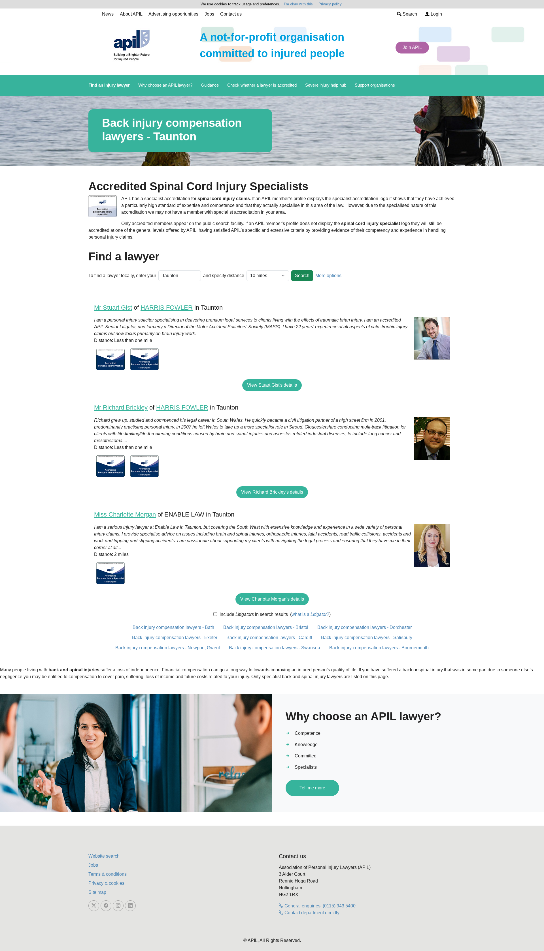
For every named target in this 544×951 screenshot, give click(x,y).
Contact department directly (311, 912)
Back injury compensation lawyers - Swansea (274, 647)
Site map (97, 892)
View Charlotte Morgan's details (272, 599)
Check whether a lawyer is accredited (262, 85)
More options (328, 275)
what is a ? (310, 614)
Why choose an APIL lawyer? (165, 85)
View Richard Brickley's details (272, 492)
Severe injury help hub (325, 85)
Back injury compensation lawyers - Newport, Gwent (167, 647)
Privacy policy (330, 4)
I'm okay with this (298, 4)
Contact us (231, 14)
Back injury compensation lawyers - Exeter (174, 637)
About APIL (131, 14)
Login (436, 14)
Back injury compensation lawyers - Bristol (265, 627)
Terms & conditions (107, 874)
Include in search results (253, 614)
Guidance (210, 85)
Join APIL (412, 47)
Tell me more (312, 787)
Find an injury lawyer (109, 85)
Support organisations (375, 85)
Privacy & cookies (106, 883)
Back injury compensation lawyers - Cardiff (269, 637)
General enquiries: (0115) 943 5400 (319, 905)
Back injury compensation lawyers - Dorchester (364, 627)
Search (409, 14)
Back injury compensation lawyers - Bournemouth (379, 647)
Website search (104, 856)
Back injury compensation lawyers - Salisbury (366, 637)
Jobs (209, 14)
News (108, 14)
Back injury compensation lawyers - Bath (173, 627)
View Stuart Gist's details (272, 385)
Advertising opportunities (173, 14)
